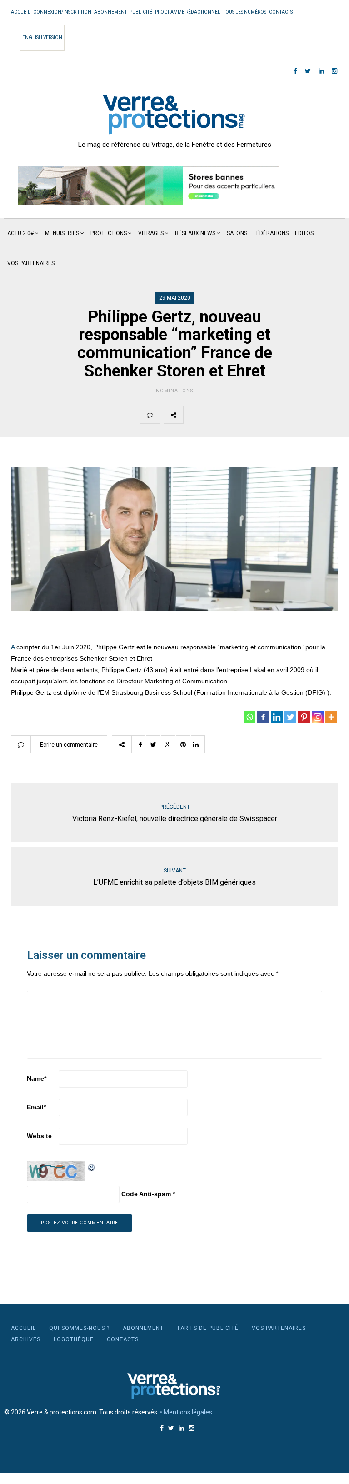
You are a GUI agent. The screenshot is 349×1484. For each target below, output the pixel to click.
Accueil (20, 12)
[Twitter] (290, 717)
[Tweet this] (214, 415)
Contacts (281, 12)
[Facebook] (263, 717)
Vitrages (151, 233)
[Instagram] (318, 717)
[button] (148, 186)
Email (36, 1107)
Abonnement (110, 12)
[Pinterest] (304, 717)
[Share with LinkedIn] (279, 415)
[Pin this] (257, 415)
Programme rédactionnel (187, 12)
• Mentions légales (186, 1412)
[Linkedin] (277, 717)
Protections (108, 233)
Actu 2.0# (20, 233)
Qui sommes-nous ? (79, 1328)
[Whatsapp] (249, 717)
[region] (148, 186)
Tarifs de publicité (208, 1328)
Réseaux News (195, 233)
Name (36, 1078)
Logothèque (74, 1339)
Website (39, 1135)
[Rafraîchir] (92, 1166)
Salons (237, 233)
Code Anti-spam (146, 1194)
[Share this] (193, 415)
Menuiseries (62, 233)
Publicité (141, 12)
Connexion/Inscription (62, 12)
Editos (304, 233)
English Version (42, 37)
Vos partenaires (31, 263)
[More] (331, 717)
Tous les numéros (244, 12)
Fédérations (271, 233)
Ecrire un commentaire (69, 745)
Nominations (174, 390)
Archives (25, 1339)
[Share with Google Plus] (236, 415)
